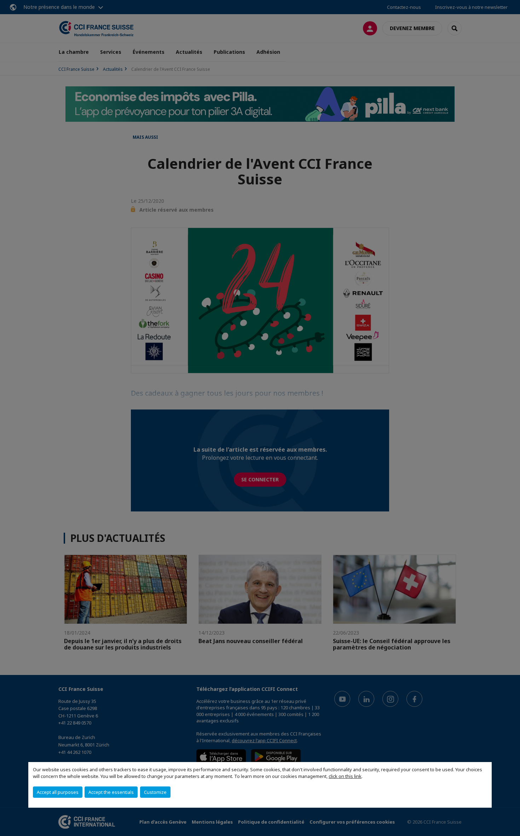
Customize (155, 792)
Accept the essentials (111, 792)
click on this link (345, 776)
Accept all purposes (58, 792)
